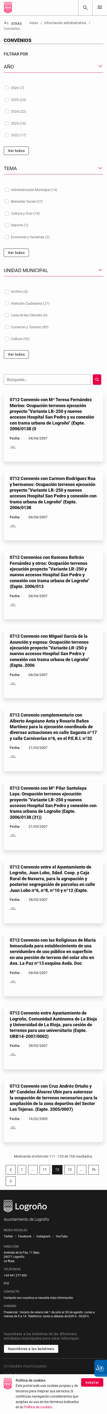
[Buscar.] (97, 379)
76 (95, 1170)
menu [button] (100, 7)
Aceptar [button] (92, 1382)
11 (46, 1170)
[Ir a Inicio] (8, 7)
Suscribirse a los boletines (31, 1349)
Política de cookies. (38, 1407)
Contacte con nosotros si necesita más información (38, 1298)
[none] (100, 7)
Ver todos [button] (16, 151)
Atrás (13, 24)
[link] (85, 7)
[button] (33, 1169)
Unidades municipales (25, 1366)
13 (71, 1170)
